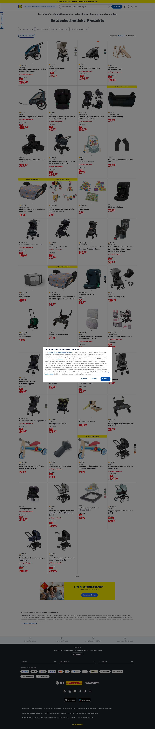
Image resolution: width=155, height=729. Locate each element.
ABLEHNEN (84, 379)
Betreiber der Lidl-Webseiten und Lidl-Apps (60, 352)
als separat (60, 359)
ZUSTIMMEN (105, 379)
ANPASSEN (94, 379)
